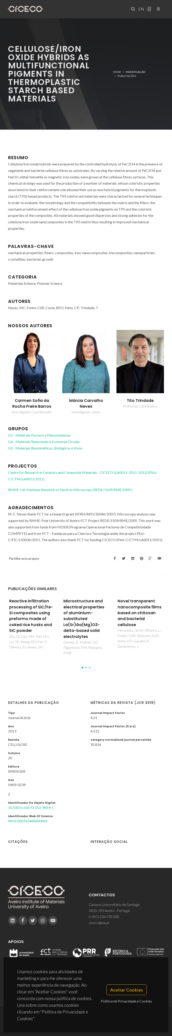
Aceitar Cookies (126, 989)
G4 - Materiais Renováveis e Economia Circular (44, 441)
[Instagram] (42, 920)
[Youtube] (52, 920)
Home (117, 71)
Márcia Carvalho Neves (86, 403)
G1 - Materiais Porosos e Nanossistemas (39, 435)
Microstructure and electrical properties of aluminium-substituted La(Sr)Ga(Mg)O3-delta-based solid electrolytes (83, 618)
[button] (82, 668)
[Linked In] (12, 920)
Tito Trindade (140, 400)
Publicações (127, 76)
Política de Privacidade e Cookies (126, 1001)
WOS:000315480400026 (27, 821)
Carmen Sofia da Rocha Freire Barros (31, 403)
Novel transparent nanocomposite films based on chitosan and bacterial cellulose (139, 612)
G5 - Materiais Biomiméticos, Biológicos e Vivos (45, 448)
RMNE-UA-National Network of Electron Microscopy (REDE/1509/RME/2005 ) (70, 489)
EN (140, 9)
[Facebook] (22, 920)
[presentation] (4, 372)
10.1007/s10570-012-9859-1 (31, 807)
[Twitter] (32, 920)
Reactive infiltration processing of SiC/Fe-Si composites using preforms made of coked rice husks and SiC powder (31, 615)
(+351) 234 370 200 (104, 916)
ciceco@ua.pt (99, 922)
